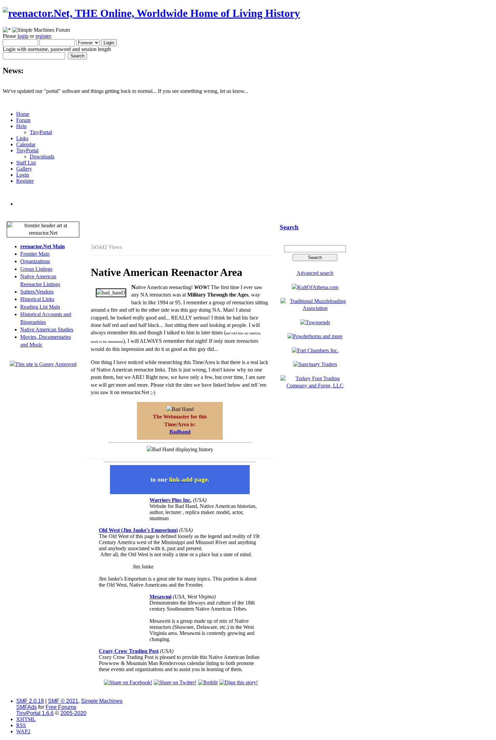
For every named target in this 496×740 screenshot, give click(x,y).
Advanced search (315, 273)
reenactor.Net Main (42, 246)
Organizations (35, 261)
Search (289, 227)
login (23, 36)
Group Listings (36, 269)
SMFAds (26, 707)
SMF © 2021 (63, 701)
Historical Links (37, 299)
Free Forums (61, 707)
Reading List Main (40, 307)
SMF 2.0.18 (30, 701)
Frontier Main (35, 254)
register (43, 36)
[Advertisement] (178, 215)
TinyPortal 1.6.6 (35, 713)
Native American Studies (46, 329)
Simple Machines (101, 701)
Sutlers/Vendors (37, 292)
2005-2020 (73, 713)
